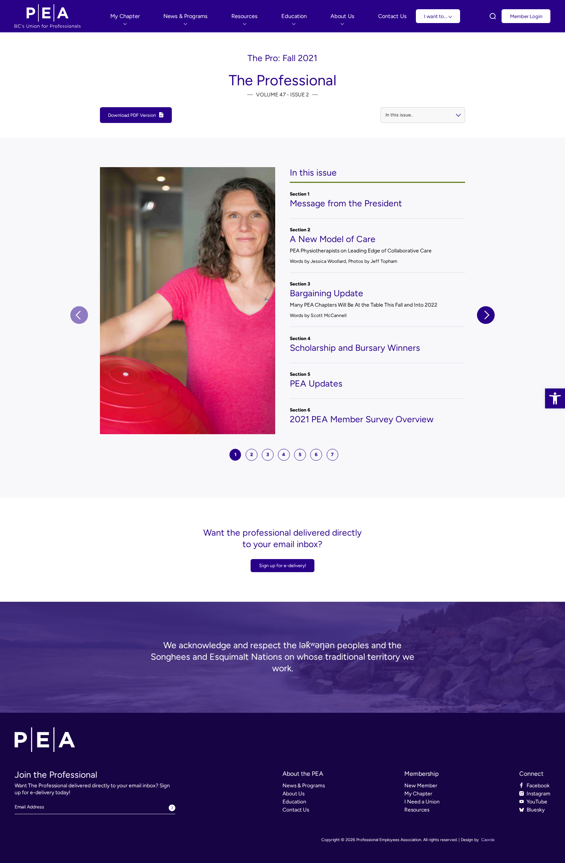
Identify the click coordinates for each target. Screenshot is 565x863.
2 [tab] (251, 454)
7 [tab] (332, 454)
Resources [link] (416, 810)
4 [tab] (283, 454)
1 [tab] (235, 454)
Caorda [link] (487, 839)
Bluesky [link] (536, 810)
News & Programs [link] (303, 785)
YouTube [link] (537, 801)
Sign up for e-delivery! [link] (282, 565)
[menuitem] (125, 16)
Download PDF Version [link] (132, 115)
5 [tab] (300, 454)
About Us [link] (293, 793)
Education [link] (294, 801)
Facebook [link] (538, 785)
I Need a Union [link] (422, 801)
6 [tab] (316, 454)
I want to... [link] (436, 16)
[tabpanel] (282, 300)
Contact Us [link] (295, 810)
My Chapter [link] (418, 793)
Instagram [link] (538, 793)
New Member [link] (420, 785)
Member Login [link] (526, 16)
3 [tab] (267, 454)
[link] (555, 398)
